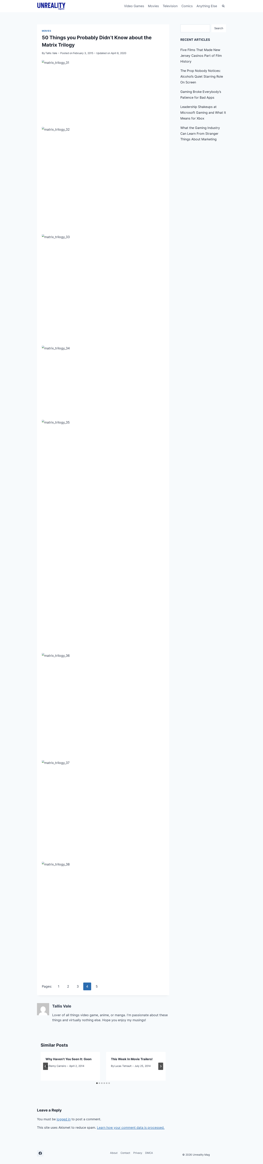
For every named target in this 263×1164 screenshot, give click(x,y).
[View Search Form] (223, 6)
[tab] (97, 1083)
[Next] (160, 1066)
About (113, 1152)
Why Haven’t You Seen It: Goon (68, 1059)
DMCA (149, 1152)
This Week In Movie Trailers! (132, 1059)
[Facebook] (40, 1153)
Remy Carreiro (57, 1065)
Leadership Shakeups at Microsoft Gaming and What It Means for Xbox (203, 112)
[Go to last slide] (45, 1066)
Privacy (137, 1152)
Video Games (134, 6)
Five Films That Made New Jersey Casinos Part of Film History (201, 55)
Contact (125, 1152)
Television (170, 6)
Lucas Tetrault (123, 1065)
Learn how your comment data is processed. (131, 1127)
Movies (153, 6)
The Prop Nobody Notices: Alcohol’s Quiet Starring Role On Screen (201, 76)
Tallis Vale (51, 53)
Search (218, 28)
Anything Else (206, 6)
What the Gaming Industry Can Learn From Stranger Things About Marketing (200, 133)
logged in (64, 1119)
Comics (187, 6)
